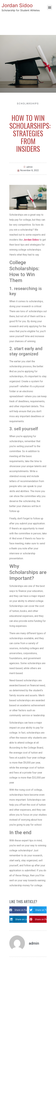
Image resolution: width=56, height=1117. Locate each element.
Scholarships (28, 103)
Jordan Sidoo (17, 5)
